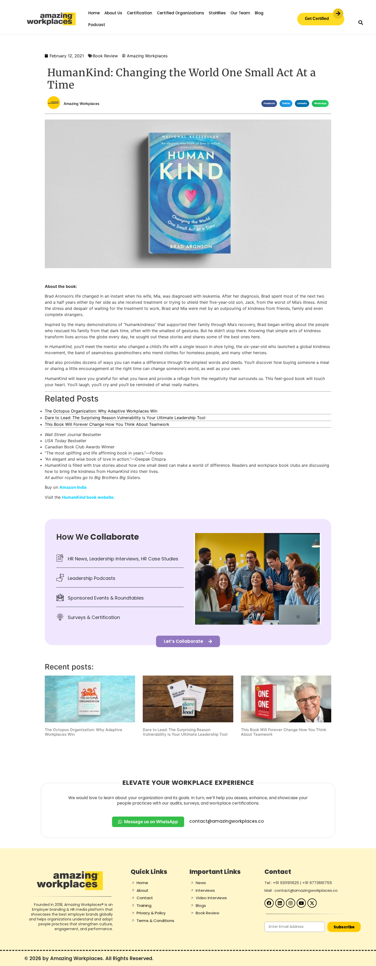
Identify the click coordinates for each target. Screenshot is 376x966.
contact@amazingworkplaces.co (226, 821)
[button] (360, 22)
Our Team (240, 13)
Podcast (96, 24)
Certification (139, 13)
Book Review (105, 55)
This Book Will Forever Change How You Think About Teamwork (107, 424)
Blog (259, 13)
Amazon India (72, 487)
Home (94, 13)
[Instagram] (290, 903)
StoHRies (217, 13)
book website (88, 497)
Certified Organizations (180, 13)
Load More (188, 750)
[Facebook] (269, 903)
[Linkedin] (279, 903)
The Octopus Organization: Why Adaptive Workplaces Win (101, 411)
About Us (113, 13)
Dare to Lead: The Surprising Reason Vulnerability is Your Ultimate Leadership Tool (125, 417)
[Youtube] (301, 903)
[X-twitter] (312, 903)
